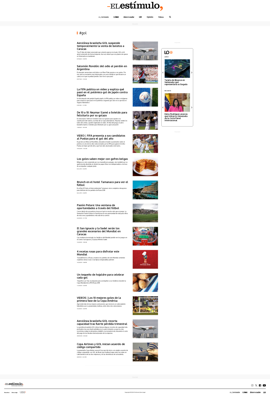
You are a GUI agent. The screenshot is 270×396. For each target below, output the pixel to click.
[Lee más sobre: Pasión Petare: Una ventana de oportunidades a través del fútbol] (145, 213)
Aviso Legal (142, 392)
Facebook (260, 385)
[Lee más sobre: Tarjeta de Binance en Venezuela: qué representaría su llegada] (177, 68)
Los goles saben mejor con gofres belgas (102, 158)
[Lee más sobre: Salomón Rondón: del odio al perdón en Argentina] (145, 74)
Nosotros (6, 392)
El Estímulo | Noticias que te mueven (13, 384)
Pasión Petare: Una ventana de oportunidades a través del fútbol (98, 206)
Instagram (252, 385)
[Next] (191, 72)
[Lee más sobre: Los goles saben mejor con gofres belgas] (145, 166)
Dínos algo (15, 392)
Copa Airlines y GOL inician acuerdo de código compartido (101, 345)
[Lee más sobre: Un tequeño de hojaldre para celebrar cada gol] (145, 282)
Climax (116, 17)
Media (23, 392)
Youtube (264, 385)
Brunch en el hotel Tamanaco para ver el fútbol (102, 183)
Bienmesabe (129, 17)
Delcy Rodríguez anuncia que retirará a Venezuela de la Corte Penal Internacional (176, 117)
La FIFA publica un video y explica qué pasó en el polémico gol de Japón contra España (102, 92)
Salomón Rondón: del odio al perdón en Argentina (102, 67)
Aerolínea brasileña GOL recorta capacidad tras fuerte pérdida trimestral (102, 322)
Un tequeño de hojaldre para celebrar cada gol (100, 276)
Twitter (256, 385)
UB (140, 17)
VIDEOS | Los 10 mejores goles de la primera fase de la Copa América (99, 299)
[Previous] (163, 72)
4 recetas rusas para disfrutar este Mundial (98, 253)
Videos (161, 17)
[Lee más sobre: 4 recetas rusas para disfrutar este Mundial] (145, 259)
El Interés (104, 17)
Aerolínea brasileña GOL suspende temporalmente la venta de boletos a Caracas (100, 46)
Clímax (244, 392)
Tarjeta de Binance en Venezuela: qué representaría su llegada (176, 82)
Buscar (170, 17)
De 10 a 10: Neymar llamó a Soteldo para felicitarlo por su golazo (102, 114)
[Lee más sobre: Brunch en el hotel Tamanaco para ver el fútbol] (145, 190)
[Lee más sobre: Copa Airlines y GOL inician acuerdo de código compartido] (145, 352)
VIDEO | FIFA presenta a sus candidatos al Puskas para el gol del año (101, 137)
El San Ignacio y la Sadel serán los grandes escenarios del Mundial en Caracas (99, 231)
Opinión (150, 17)
